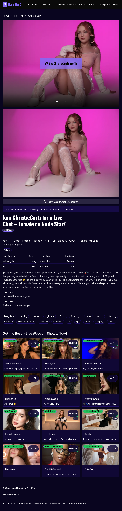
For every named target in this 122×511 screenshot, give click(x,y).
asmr (87, 322)
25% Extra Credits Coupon (65, 202)
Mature (82, 4)
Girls (27, 4)
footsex (44, 322)
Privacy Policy (40, 503)
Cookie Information (77, 503)
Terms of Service (57, 503)
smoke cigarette (26, 322)
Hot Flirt (36, 4)
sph (78, 322)
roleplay (8, 322)
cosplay (99, 322)
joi (69, 322)
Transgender (104, 4)
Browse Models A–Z (12, 495)
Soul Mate (48, 4)
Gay (115, 4)
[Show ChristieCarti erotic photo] (56, 101)
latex (88, 316)
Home (6, 15)
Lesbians (60, 4)
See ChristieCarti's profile (65, 64)
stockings (76, 316)
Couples (71, 4)
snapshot (57, 322)
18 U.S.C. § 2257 (10, 503)
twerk (111, 322)
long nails (9, 316)
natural (99, 316)
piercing (23, 316)
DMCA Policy (25, 503)
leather (36, 316)
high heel (49, 316)
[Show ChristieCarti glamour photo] (65, 101)
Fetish (92, 4)
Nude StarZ (12, 4)
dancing (112, 316)
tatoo (62, 316)
